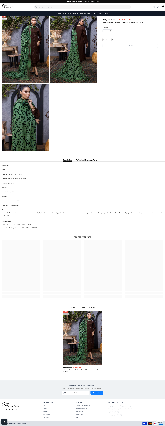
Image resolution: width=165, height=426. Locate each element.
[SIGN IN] (154, 7)
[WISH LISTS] (158, 7)
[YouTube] (16, 410)
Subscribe (96, 393)
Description (67, 160)
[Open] (4, 422)
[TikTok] (13, 410)
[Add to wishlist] (161, 46)
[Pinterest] (9, 410)
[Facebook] (3, 410)
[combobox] (84, 7)
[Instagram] (6, 410)
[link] (21, 293)
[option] (82, 342)
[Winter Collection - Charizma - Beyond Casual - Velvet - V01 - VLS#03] (82, 338)
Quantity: (105, 27)
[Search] (82, 7)
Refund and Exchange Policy (87, 160)
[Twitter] (19, 410)
